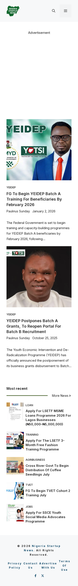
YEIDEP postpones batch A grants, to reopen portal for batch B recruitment (33, 326)
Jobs (29, 506)
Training (32, 434)
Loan (29, 405)
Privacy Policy (15, 565)
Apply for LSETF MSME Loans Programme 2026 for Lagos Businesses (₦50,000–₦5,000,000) (48, 417)
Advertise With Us (48, 565)
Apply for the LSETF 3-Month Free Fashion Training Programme (45, 445)
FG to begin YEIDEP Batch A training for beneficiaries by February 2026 (34, 199)
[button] (54, 10)
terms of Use (64, 566)
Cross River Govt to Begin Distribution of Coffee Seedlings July (47, 470)
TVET (29, 484)
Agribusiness (35, 459)
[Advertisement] (39, 76)
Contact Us (30, 565)
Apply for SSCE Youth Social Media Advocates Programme (45, 517)
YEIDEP (11, 187)
